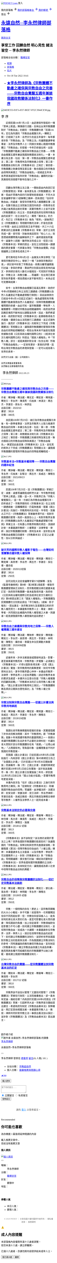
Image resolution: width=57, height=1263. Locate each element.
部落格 (10, 67)
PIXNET (14, 1219)
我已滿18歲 (7, 1257)
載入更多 (6, 1081)
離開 (17, 1257)
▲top (3, 1075)
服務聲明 (32, 1222)
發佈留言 (6, 1099)
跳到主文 (6, 38)
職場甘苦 (25, 57)
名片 (9, 70)
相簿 (9, 63)
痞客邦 (24, 1058)
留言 (31, 1058)
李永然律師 (7, 1041)
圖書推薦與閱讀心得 (29, 1070)
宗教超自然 (25, 1066)
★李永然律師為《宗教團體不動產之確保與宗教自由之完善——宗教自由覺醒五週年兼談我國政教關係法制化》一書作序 (30, 93)
